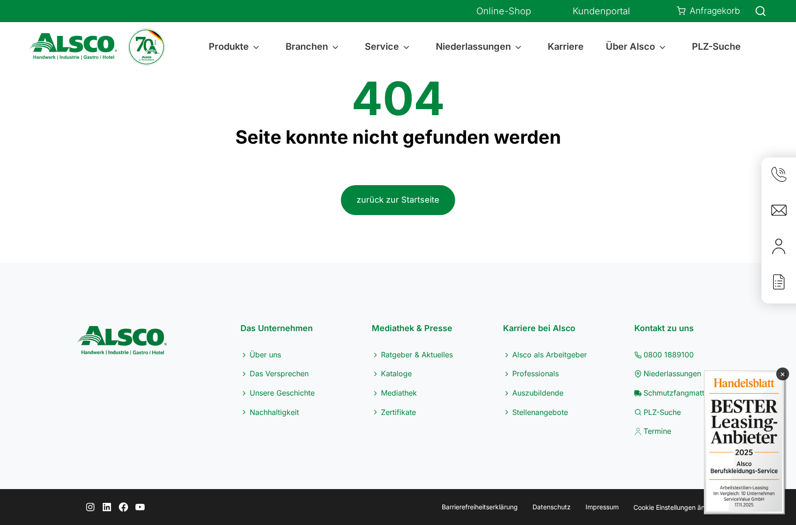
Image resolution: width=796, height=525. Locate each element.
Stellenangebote (540, 412)
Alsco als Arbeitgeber (549, 354)
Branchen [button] (307, 46)
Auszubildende (537, 392)
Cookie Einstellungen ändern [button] (676, 507)
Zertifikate (398, 412)
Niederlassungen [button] (473, 46)
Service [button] (382, 46)
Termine (657, 431)
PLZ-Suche (716, 46)
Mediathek (399, 392)
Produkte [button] (229, 46)
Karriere (566, 46)
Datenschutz (552, 507)
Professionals (535, 373)
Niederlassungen (672, 373)
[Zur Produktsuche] (755, 11)
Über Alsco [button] (630, 46)
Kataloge (396, 373)
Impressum (602, 507)
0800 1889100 (669, 354)
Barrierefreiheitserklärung (480, 507)
